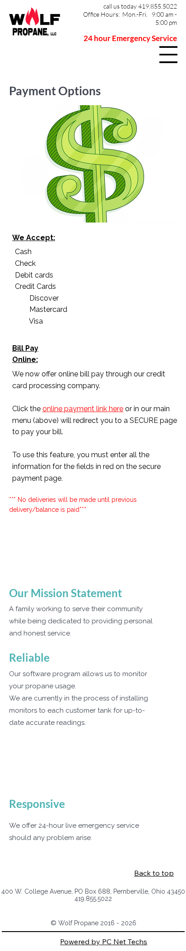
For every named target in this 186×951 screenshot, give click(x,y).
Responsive (37, 803)
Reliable (29, 657)
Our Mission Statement (65, 592)
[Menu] (168, 54)
